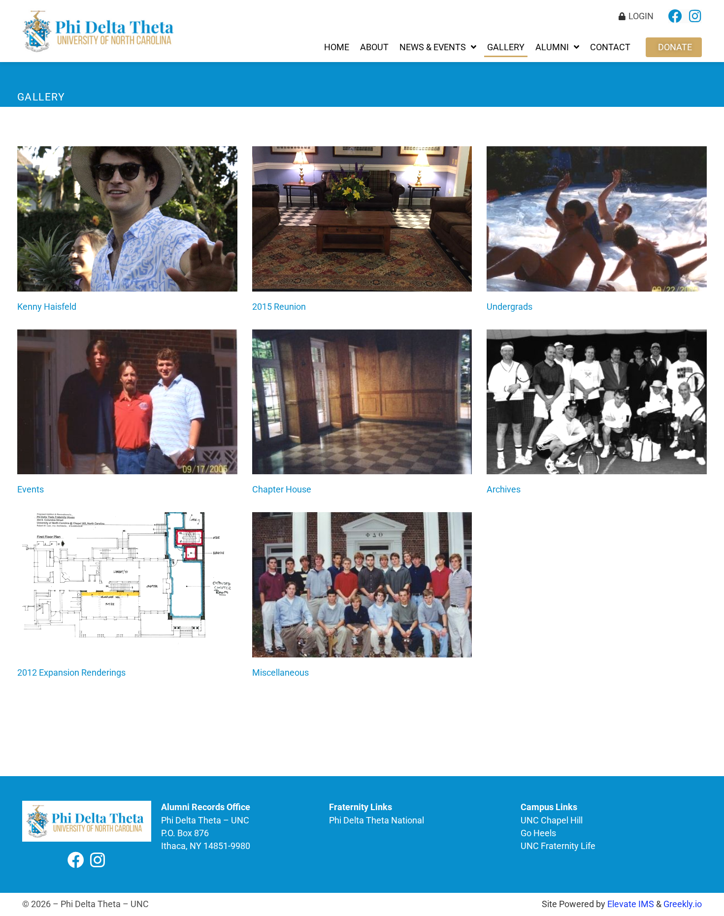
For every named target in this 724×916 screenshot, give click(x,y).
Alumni (552, 47)
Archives (504, 489)
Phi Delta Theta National (376, 820)
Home (336, 47)
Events (30, 489)
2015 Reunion (279, 306)
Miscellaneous (280, 672)
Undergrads (509, 306)
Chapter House (281, 489)
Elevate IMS (630, 904)
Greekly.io (682, 904)
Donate (675, 47)
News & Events (432, 47)
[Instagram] (695, 16)
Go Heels (538, 833)
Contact (610, 47)
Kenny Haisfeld (46, 306)
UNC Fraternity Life (558, 846)
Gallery (506, 47)
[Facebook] (675, 16)
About (374, 47)
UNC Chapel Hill (552, 820)
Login (641, 16)
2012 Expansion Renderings (71, 672)
